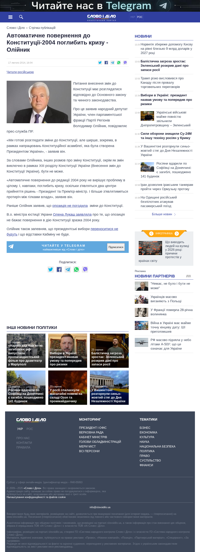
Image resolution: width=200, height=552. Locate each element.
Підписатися (116, 247)
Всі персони (89, 451)
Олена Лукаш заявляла (72, 214)
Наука (144, 441)
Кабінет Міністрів (93, 437)
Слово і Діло (16, 27)
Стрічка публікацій (42, 27)
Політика (147, 451)
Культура (147, 437)
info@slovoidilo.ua (100, 507)
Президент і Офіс (93, 427)
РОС (140, 17)
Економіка (148, 432)
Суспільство (150, 460)
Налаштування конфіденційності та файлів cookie (36, 497)
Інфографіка (164, 233)
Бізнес (145, 427)
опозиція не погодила (70, 206)
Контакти (24, 442)
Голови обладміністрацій (100, 441)
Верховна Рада (91, 432)
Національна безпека (157, 446)
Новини (143, 36)
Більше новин (162, 214)
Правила (23, 447)
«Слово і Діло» (32, 488)
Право (145, 455)
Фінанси (146, 465)
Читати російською (20, 72)
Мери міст (87, 446)
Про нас (23, 438)
